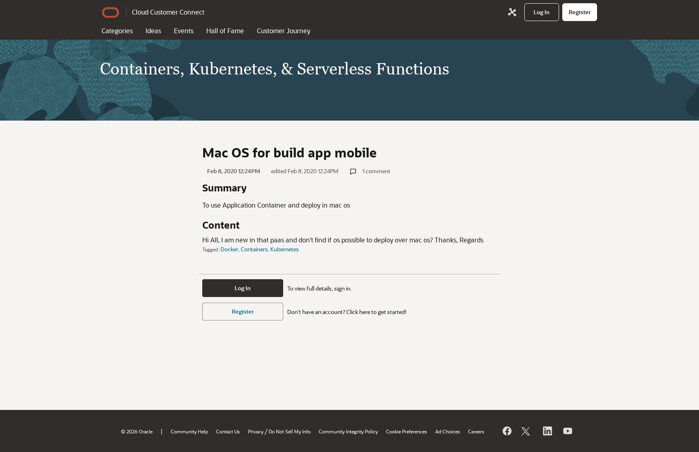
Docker (229, 249)
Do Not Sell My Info (290, 431)
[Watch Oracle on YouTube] (567, 431)
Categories (117, 30)
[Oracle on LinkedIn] (547, 431)
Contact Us (228, 431)
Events (183, 30)
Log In (243, 288)
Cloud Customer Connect (168, 12)
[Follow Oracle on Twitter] (526, 431)
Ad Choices (447, 431)
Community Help (189, 431)
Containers (254, 249)
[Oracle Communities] (512, 12)
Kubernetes (284, 249)
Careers (476, 431)
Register (243, 311)
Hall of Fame (225, 30)
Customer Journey (283, 30)
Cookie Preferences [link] (406, 431)
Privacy (255, 431)
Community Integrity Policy (348, 431)
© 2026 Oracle (137, 431)
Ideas (153, 30)
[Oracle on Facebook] (506, 431)
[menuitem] (541, 12)
